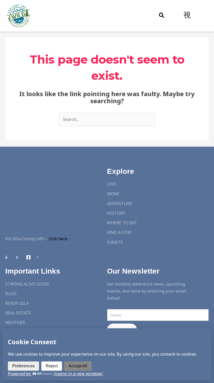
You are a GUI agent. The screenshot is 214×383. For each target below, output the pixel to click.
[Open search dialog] (161, 15)
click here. (58, 239)
